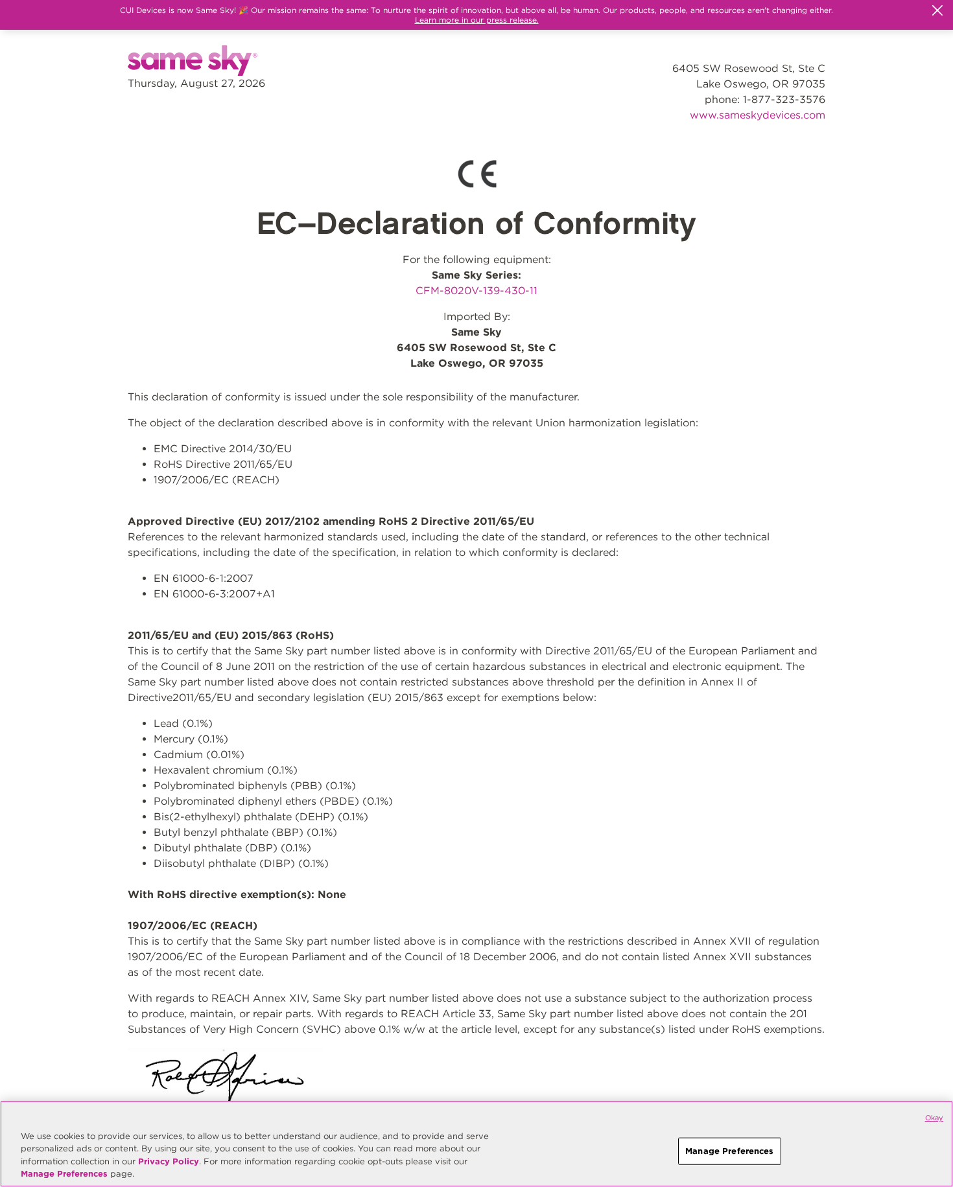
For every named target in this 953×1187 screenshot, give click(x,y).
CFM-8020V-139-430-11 (476, 290)
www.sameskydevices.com (757, 115)
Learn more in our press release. (477, 20)
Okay (934, 1117)
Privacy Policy (168, 1161)
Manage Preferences (64, 1174)
